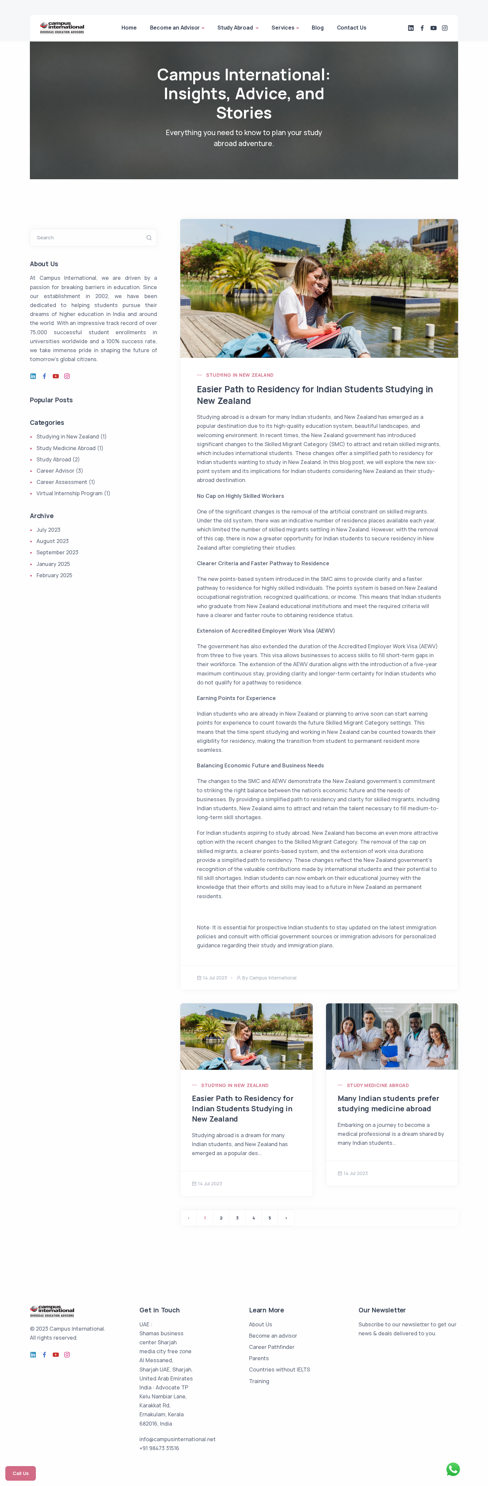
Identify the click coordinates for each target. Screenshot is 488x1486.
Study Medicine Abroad (378, 1085)
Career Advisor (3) (60, 470)
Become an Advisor (175, 27)
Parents (259, 1358)
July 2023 (48, 529)
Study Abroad (235, 27)
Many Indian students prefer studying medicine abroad (388, 1103)
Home (129, 27)
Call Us (21, 1473)
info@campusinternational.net (177, 1439)
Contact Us (351, 27)
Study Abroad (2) (58, 459)
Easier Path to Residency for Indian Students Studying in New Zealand (315, 395)
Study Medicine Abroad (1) (70, 448)
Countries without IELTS (279, 1369)
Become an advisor (273, 1335)
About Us (260, 1324)
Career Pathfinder (271, 1347)
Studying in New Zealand (240, 375)
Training (259, 1381)
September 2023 (57, 552)
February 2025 (54, 575)
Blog (317, 27)
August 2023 (53, 541)
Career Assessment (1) (66, 482)
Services (283, 27)
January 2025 (53, 564)
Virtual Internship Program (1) (74, 493)
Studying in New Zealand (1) (72, 436)
